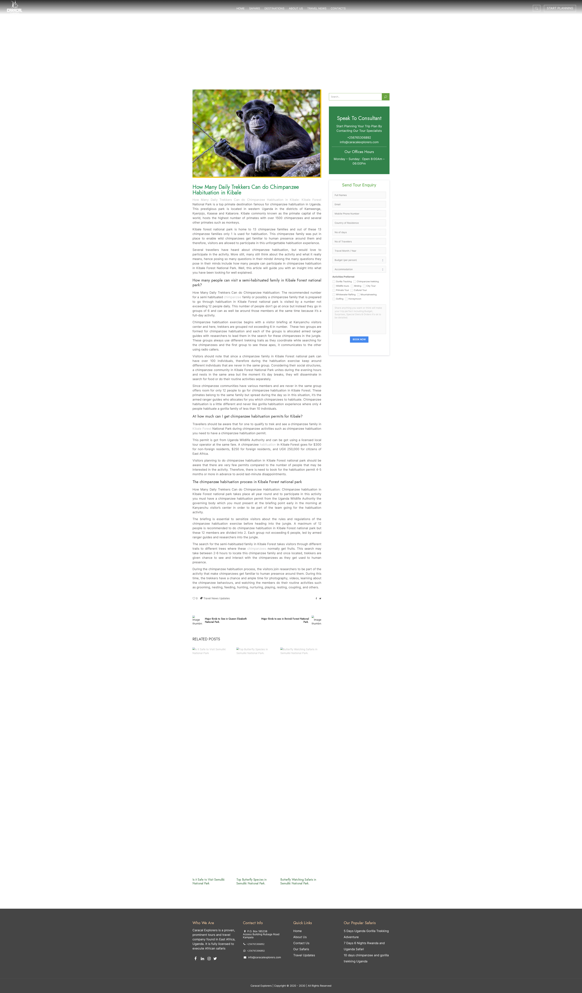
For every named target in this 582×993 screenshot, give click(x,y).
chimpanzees (256, 548)
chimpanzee (232, 297)
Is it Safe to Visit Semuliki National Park (208, 881)
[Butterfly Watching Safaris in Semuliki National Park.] (300, 761)
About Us (300, 937)
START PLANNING (560, 8)
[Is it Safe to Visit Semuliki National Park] (212, 761)
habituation (268, 444)
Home (297, 931)
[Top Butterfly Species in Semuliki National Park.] (256, 761)
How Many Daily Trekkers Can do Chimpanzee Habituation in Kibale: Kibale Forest (256, 200)
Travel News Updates (216, 598)
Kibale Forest (201, 428)
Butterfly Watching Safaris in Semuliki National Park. (298, 881)
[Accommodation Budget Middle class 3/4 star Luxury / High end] (359, 269)
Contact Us (301, 943)
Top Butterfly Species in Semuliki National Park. (251, 881)
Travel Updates (304, 955)
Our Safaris (301, 949)
